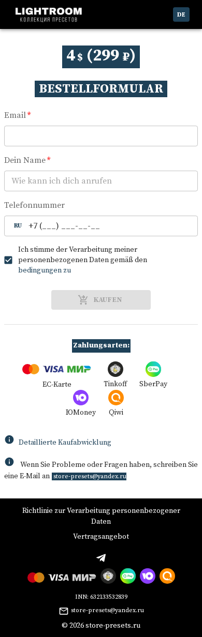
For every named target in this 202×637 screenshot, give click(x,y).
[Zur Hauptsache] (48, 15)
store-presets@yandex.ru (107, 610)
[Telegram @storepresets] (101, 558)
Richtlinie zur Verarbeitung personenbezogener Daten (101, 516)
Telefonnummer (34, 205)
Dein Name (27, 160)
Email (17, 115)
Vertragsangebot (101, 536)
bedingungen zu (44, 270)
